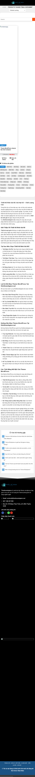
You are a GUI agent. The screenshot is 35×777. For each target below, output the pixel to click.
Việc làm (28, 188)
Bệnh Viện (11, 169)
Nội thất (16, 178)
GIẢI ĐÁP (19, 765)
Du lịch (7, 172)
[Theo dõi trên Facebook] (2, 512)
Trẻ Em (31, 184)
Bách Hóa (9, 166)
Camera (22, 169)
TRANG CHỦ (7, 763)
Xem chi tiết (13, 158)
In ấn (8, 175)
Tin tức (18, 184)
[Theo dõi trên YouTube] (11, 512)
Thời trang (26, 181)
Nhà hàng (9, 178)
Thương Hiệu (11, 184)
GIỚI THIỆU (17, 763)
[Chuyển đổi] (3, 436)
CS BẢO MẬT (24, 763)
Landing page (21, 175)
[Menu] (2, 3)
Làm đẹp (14, 175)
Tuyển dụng (11, 188)
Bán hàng (16, 166)
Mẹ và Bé (29, 175)
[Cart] (33, 3)
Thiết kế (19, 181)
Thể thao (26, 178)
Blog (17, 169)
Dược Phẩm (14, 172)
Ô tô (21, 178)
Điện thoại (28, 172)
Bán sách (23, 166)
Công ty (28, 169)
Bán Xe (29, 166)
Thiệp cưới (12, 181)
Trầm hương (25, 184)
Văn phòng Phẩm (20, 188)
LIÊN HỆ (13, 763)
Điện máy (21, 172)
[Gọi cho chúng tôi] (8, 512)
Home (4, 7)
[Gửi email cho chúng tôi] (5, 512)
